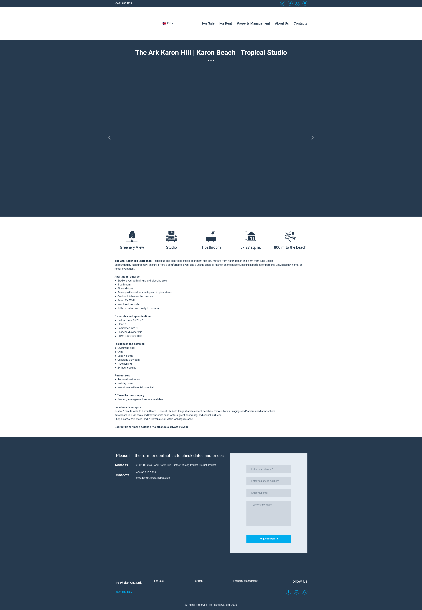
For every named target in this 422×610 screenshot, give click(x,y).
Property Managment (245, 581)
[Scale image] (211, 138)
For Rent (225, 23)
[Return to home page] (135, 23)
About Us (282, 23)
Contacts (300, 23)
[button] (282, 3)
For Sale (208, 23)
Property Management (253, 23)
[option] (166, 23)
